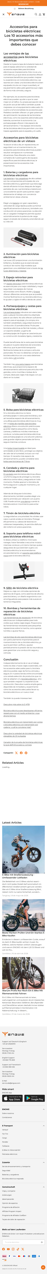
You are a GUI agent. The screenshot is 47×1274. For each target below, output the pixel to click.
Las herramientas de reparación (17, 618)
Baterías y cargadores (10, 1175)
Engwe (37, 292)
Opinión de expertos (10, 1203)
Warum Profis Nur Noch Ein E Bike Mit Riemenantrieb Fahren (22, 992)
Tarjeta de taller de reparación (13, 1219)
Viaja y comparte (8, 1191)
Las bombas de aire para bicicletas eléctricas (22, 637)
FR (15, 1268)
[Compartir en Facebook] (21, 752)
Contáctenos (7, 1117)
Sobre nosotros (8, 1113)
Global (3, 1268)
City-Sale (8, 15)
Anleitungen (7, 1195)
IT (17, 1268)
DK (25, 1268)
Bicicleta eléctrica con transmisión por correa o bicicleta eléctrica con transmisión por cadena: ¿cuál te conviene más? (23, 724)
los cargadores (22, 178)
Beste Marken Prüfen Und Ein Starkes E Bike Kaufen (23, 934)
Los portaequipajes (11, 312)
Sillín (9, 588)
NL (21, 1268)
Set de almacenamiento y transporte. (16, 1166)
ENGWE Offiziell (12, 1265)
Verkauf (5, 1130)
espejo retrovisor (14, 284)
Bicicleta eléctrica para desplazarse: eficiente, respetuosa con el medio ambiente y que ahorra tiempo (23, 713)
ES (19, 1268)
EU (6, 1268)
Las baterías (8, 178)
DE (11, 1268)
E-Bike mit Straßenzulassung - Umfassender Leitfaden (18, 876)
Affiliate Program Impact (11, 1211)
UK (13, 1268)
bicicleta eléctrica (29, 679)
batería (16, 203)
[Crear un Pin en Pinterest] (26, 752)
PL (23, 1268)
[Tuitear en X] (16, 752)
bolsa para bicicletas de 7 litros (16, 461)
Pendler (5, 1142)
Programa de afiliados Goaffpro (14, 1215)
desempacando (8, 1199)
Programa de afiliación (11, 1207)
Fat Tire (5, 1134)
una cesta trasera (22, 364)
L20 (15, 358)
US (9, 1268)
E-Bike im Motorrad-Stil (11, 1150)
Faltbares (5, 1146)
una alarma (25, 501)
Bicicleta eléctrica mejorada (13, 1179)
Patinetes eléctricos (9, 1154)
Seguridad (6, 1171)
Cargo (4, 1138)
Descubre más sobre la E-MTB (16, 704)
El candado (8, 474)
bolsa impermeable (16, 448)
